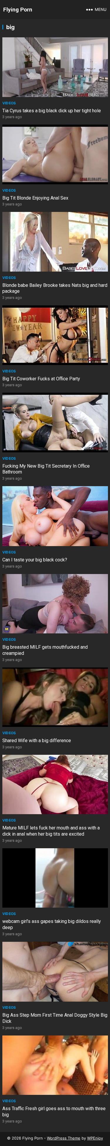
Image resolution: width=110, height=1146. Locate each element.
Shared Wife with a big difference (36, 740)
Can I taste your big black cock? (34, 560)
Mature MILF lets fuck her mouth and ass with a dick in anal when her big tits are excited (51, 831)
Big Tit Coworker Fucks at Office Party (41, 379)
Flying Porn (17, 9)
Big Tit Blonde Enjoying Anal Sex (35, 198)
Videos (9, 103)
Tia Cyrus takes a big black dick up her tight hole (51, 110)
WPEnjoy (95, 1138)
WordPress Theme (63, 1138)
